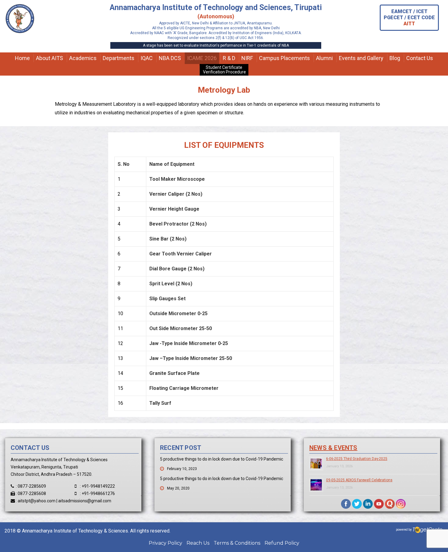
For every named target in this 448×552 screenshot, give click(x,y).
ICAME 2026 (202, 58)
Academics (83, 58)
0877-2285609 (32, 486)
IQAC (146, 58)
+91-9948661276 (98, 493)
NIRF (247, 58)
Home (22, 58)
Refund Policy (282, 543)
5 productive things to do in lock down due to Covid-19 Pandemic (221, 459)
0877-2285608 (32, 493)
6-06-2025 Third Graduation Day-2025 (356, 459)
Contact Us (419, 58)
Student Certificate (224, 69)
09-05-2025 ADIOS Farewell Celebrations (359, 480)
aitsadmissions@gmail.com (84, 500)
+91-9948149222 (98, 486)
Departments (118, 58)
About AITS (49, 58)
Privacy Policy (165, 543)
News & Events (333, 447)
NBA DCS (170, 58)
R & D (229, 58)
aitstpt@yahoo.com (36, 500)
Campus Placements (284, 58)
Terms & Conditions (237, 543)
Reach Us (198, 543)
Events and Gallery (361, 58)
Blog (394, 58)
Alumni (324, 58)
